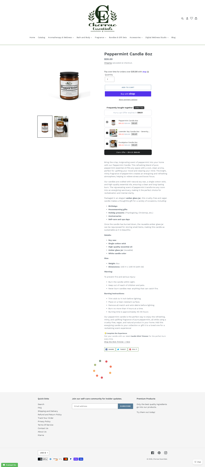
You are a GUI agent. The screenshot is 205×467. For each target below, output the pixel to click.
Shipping (108, 63)
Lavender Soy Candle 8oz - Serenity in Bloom (134, 131)
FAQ (40, 408)
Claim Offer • (128, 152)
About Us (42, 432)
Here (128, 342)
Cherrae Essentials (160, 459)
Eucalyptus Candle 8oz (128, 142)
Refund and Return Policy (50, 414)
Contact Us (43, 428)
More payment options (128, 99)
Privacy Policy (44, 421)
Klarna (41, 435)
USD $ (43, 453)
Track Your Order (46, 418)
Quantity (109, 75)
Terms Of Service (45, 425)
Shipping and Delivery (48, 411)
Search (41, 404)
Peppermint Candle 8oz (128, 121)
